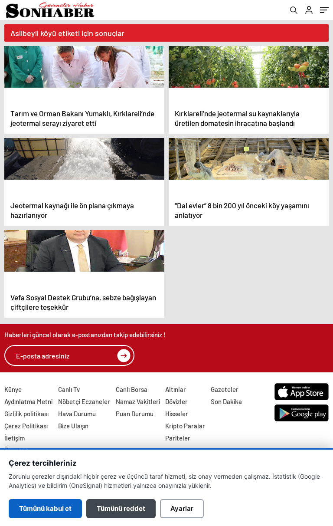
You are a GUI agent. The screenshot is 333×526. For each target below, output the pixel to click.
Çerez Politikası (26, 426)
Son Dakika (226, 401)
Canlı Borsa (131, 389)
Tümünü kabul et (45, 508)
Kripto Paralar (185, 426)
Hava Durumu (77, 414)
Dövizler (176, 401)
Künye (13, 389)
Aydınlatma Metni (28, 401)
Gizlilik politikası (26, 414)
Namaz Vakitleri (138, 401)
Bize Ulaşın (73, 426)
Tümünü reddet (121, 508)
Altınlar (175, 389)
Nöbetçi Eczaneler (84, 401)
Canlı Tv (69, 389)
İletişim (14, 438)
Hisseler (176, 414)
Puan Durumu (134, 414)
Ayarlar (181, 508)
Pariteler (177, 438)
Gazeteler (224, 389)
